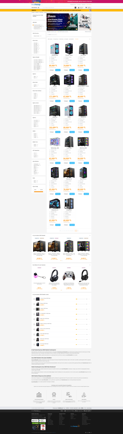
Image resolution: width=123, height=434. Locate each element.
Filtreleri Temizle (88, 31)
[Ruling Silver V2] (54, 203)
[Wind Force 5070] (83, 141)
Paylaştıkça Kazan (73, 4)
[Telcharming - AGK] (54, 141)
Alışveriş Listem (73, 418)
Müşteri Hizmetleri (74, 414)
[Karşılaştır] (89, 314)
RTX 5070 (60, 420)
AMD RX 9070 (61, 419)
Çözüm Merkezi (89, 4)
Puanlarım (72, 416)
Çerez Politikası (84, 422)
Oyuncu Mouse (50, 422)
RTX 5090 (60, 423)
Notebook (49, 415)
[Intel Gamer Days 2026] (69, 22)
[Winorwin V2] (69, 172)
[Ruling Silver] (69, 203)
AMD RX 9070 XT (61, 418)
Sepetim (72, 417)
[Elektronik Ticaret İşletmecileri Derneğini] (86, 411)
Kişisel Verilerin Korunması (86, 419)
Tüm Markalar (84, 420)
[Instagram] (87, 432)
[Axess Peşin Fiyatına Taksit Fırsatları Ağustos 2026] (61, 10)
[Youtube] (89, 432)
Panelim (72, 415)
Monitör (49, 416)
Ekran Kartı (49, 419)
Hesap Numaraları (85, 418)
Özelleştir (52, 70)
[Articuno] (54, 79)
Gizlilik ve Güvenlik (85, 417)
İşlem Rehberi (84, 421)
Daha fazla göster (50, 424)
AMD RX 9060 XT (61, 417)
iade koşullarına (68, 401)
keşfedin (40, 402)
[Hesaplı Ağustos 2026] (61, 1)
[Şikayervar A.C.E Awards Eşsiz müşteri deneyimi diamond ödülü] (36, 427)
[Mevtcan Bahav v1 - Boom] (83, 79)
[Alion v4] (69, 79)
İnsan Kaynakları (84, 416)
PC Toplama (79, 4)
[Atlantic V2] (54, 110)
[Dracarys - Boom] (69, 48)
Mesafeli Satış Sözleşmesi (86, 423)
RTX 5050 (60, 414)
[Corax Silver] (54, 172)
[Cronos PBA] (69, 141)
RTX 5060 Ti (61, 416)
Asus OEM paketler (35, 381)
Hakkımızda (84, 415)
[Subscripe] (45, 418)
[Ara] (75, 7)
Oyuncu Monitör (50, 423)
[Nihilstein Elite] (54, 48)
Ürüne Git (58, 70)
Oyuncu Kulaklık (50, 421)
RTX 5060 (60, 415)
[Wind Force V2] (83, 172)
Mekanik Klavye (50, 420)
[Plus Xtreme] (83, 48)
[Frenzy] (69, 110)
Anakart (49, 417)
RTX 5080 (60, 422)
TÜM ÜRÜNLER (34, 7)
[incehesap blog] (75, 423)
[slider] (33, 191)
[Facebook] (85, 432)
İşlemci (49, 418)
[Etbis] (43, 427)
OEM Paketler (50, 414)
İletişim (83, 414)
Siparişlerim (84, 4)
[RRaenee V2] (83, 110)
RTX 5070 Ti (61, 421)
